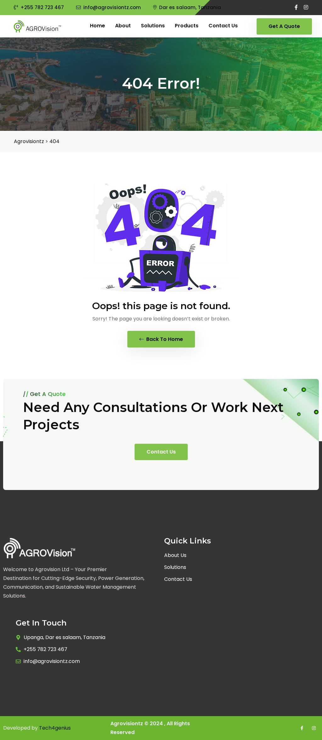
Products (186, 25)
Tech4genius (55, 728)
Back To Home (164, 339)
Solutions (153, 25)
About (123, 25)
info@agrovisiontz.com (112, 7)
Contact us (223, 25)
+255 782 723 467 (42, 7)
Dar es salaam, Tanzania (190, 7)
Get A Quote (284, 26)
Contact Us (161, 451)
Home (97, 25)
